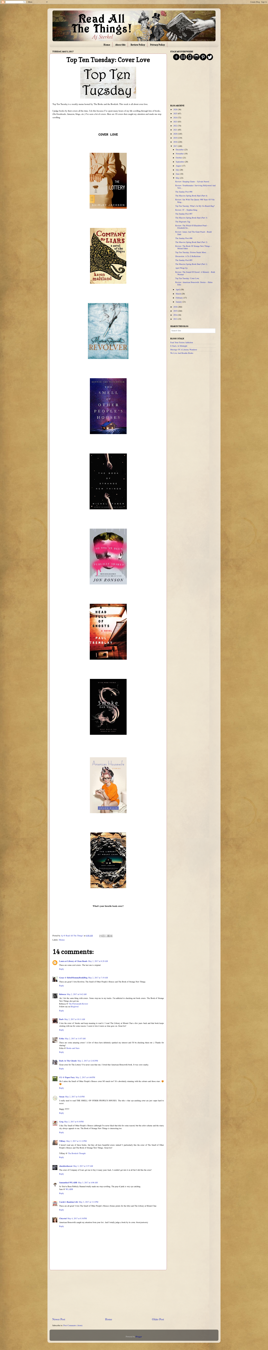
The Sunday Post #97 (183, 213)
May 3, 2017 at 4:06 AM (88, 1182)
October (179, 157)
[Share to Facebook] (108, 935)
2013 (175, 319)
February (179, 297)
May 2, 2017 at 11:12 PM (76, 1141)
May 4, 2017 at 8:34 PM (77, 1218)
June (178, 173)
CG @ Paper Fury (67, 1077)
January (179, 301)
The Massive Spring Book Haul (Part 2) (191, 242)
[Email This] (100, 935)
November (180, 153)
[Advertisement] (108, 1293)
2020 (175, 133)
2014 (175, 315)
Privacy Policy (157, 44)
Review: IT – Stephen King (186, 210)
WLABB (69, 1189)
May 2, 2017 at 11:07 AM (75, 1038)
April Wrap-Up (181, 268)
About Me (120, 44)
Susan (61, 1096)
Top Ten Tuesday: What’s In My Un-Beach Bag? (195, 206)
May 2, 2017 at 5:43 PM (75, 1096)
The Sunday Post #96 (183, 238)
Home (107, 44)
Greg (61, 1121)
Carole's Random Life (68, 1201)
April (178, 289)
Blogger (139, 1336)
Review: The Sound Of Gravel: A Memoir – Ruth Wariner (195, 273)
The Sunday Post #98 (183, 191)
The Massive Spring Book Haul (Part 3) (191, 217)
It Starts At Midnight (178, 346)
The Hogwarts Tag (182, 221)
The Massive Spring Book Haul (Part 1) (191, 264)
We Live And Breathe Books (181, 353)
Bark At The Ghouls (68, 1060)
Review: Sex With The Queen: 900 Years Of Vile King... (195, 200)
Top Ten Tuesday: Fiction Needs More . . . (192, 252)
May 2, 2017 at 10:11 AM (74, 1019)
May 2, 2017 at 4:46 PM (85, 1077)
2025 (175, 113)
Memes (62, 939)
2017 (175, 146)
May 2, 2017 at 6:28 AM (98, 961)
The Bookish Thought (77, 1153)
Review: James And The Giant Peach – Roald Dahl (193, 232)
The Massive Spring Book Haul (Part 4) (191, 195)
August (179, 165)
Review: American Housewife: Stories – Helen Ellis (193, 283)
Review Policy (138, 44)
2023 (175, 121)
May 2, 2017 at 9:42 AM (77, 994)
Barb (61, 1019)
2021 (175, 129)
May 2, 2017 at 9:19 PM (74, 1121)
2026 (175, 109)
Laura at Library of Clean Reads (73, 961)
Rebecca (62, 994)
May (178, 178)
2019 (175, 137)
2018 (175, 142)
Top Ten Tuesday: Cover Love (187, 278)
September (180, 161)
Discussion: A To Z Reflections (188, 256)
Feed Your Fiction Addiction (181, 342)
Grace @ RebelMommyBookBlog (73, 977)
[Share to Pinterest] (111, 935)
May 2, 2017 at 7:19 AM (98, 977)
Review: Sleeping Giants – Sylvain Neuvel (192, 181)
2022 (175, 125)
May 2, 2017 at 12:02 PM (88, 1060)
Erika (61, 1038)
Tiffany (62, 1141)
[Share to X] (106, 935)
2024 (175, 117)
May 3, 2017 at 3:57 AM (83, 1166)
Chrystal (63, 1218)
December (180, 149)
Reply (61, 969)
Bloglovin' (75, 1006)
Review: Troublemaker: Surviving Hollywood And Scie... (195, 186)
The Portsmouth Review (78, 1003)
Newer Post (58, 1319)
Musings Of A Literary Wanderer (183, 349)
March (178, 293)
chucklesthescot (65, 1166)
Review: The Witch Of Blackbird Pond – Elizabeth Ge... (191, 226)
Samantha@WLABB (68, 1182)
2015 (175, 310)
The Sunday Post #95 (183, 260)
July (178, 169)
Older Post (158, 1319)
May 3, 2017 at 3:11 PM (88, 1202)
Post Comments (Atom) (72, 1325)
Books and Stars (73, 1048)
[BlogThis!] (103, 935)
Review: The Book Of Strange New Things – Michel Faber (193, 247)
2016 (175, 306)
